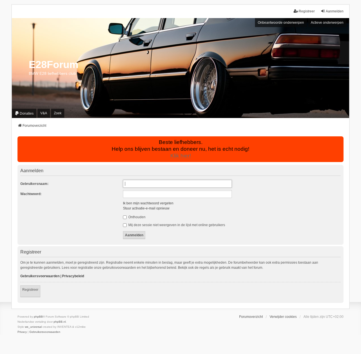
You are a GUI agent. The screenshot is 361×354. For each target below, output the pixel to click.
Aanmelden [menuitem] (335, 11)
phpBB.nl (60, 321)
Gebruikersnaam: (34, 184)
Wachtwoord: (30, 194)
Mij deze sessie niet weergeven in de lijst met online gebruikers (176, 225)
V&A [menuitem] (43, 113)
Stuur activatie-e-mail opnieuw (146, 208)
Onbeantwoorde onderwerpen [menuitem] (281, 23)
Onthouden (136, 217)
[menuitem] (24, 113)
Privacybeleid (73, 276)
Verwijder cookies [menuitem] (283, 317)
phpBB (38, 316)
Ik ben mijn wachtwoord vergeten (148, 203)
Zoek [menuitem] (57, 113)
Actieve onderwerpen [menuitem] (327, 23)
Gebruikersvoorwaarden (40, 276)
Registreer (30, 290)
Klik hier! (180, 156)
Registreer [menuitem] (307, 11)
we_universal (33, 326)
